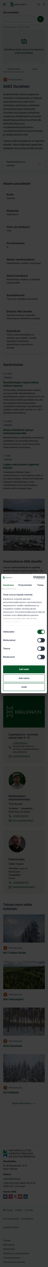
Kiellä (24, 687)
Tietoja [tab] (40, 585)
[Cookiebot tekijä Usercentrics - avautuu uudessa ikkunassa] (34, 577)
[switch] (41, 640)
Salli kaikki (24, 669)
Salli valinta (24, 678)
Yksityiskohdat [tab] (25, 585)
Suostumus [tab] (8, 585)
